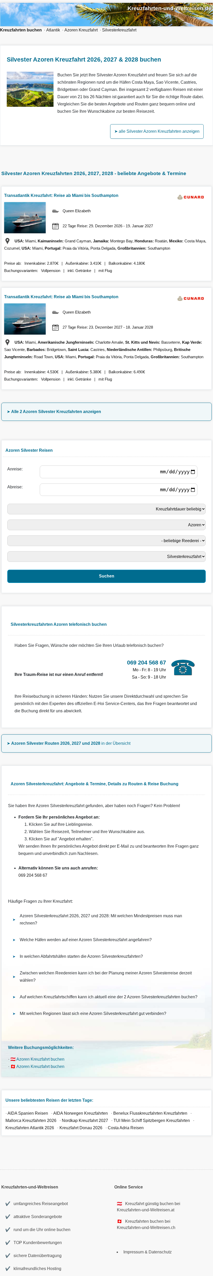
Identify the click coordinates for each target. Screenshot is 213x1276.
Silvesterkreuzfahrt (119, 30)
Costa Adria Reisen (126, 1128)
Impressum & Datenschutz (147, 1252)
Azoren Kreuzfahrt (81, 30)
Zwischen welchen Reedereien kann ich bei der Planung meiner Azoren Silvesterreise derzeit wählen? (106, 976)
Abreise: (16, 487)
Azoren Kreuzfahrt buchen (40, 1059)
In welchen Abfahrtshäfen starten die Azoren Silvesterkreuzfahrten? (81, 956)
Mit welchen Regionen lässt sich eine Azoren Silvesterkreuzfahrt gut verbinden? (93, 1013)
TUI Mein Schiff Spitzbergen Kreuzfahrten (152, 1120)
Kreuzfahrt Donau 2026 (80, 1128)
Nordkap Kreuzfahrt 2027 (85, 1120)
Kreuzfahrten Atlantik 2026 (29, 1128)
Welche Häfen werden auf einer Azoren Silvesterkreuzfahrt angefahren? (86, 940)
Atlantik (53, 30)
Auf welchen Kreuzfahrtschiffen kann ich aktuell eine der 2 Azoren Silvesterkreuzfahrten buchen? (108, 997)
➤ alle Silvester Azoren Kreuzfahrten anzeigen (156, 131)
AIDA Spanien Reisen (28, 1113)
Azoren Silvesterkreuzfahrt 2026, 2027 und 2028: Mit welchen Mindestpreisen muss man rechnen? (101, 919)
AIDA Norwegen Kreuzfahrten (80, 1113)
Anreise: (16, 469)
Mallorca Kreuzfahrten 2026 (30, 1120)
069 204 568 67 (32, 875)
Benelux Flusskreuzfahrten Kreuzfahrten (150, 1113)
